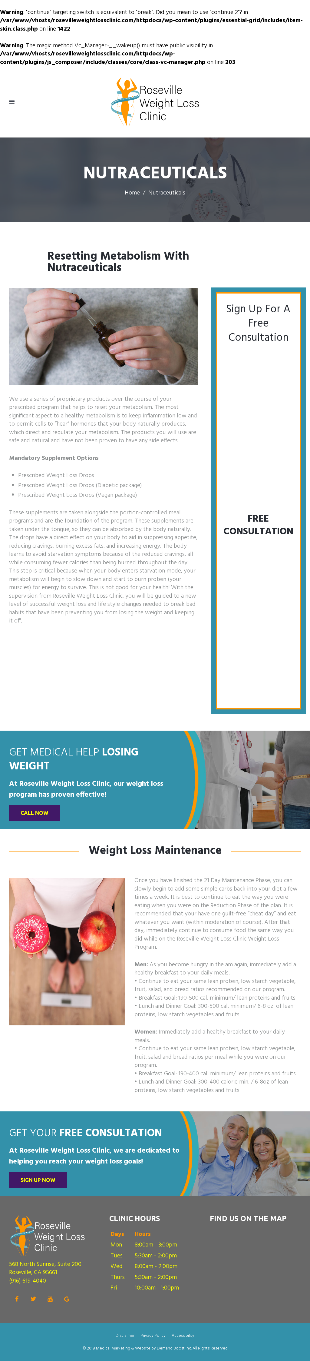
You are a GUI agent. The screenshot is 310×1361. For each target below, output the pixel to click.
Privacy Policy (153, 1335)
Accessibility (183, 1335)
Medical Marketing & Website (123, 1348)
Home (132, 193)
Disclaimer (125, 1335)
